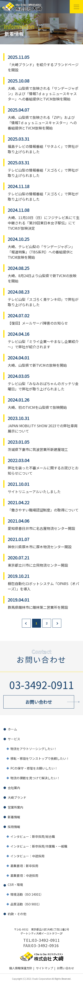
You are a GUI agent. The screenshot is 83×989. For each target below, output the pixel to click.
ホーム (12, 729)
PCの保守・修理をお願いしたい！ (34, 768)
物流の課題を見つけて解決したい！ (35, 778)
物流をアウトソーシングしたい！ (33, 748)
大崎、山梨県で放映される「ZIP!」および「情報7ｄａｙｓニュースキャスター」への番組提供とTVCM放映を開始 (42, 123)
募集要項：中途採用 (24, 875)
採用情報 (14, 826)
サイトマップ (44, 968)
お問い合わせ (65, 968)
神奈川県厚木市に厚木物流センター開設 (39, 546)
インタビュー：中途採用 (27, 856)
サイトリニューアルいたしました (34, 491)
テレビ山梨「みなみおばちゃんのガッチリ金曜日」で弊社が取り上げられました (43, 386)
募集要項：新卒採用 (24, 866)
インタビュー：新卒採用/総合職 (32, 836)
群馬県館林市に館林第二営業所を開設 (38, 607)
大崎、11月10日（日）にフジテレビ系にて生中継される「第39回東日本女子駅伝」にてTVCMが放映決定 (43, 223)
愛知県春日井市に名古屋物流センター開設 (41, 528)
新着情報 (14, 817)
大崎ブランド (17, 797)
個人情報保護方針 (20, 968)
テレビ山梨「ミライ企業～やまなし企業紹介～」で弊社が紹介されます (43, 344)
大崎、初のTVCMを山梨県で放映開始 (37, 407)
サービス (14, 739)
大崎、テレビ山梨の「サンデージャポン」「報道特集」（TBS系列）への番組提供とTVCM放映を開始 (41, 252)
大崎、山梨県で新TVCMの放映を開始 (37, 365)
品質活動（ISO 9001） (26, 904)
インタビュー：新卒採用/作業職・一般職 (38, 846)
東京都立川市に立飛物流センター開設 (38, 565)
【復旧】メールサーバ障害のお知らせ (38, 323)
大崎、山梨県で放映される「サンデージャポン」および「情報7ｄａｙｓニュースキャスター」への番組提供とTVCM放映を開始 (43, 94)
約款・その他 (17, 914)
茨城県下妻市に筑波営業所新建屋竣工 (38, 449)
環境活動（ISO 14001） (26, 894)
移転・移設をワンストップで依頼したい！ (39, 758)
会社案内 (14, 787)
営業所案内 (15, 807)
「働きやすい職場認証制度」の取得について (43, 510)
